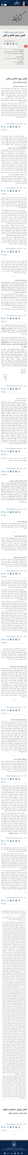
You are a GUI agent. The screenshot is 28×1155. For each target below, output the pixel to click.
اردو (1, 1)
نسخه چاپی (5, 127)
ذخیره (2, 127)
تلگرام (16, 44)
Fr (8, 1)
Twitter (11, 44)
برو (2, 47)
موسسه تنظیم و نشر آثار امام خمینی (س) (12, 1149)
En (7, 1)
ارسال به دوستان (5, 44)
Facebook (8, 44)
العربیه (4, 1)
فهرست (25, 46)
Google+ (13, 44)
